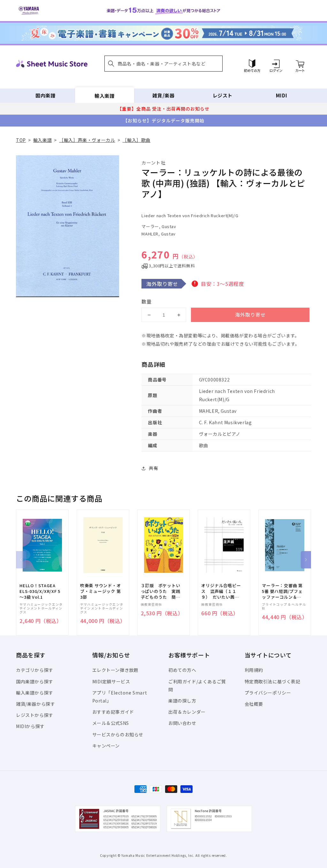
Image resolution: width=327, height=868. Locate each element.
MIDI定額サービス (111, 681)
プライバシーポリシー (268, 692)
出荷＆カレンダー (187, 712)
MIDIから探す (30, 726)
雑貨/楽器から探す (35, 704)
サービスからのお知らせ (118, 734)
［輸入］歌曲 (136, 140)
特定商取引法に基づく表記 (272, 681)
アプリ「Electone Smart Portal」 (119, 696)
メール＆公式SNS (110, 723)
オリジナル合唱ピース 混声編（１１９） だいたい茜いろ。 (221, 591)
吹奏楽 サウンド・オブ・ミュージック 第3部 (100, 591)
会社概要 (254, 704)
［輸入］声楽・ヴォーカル (87, 140)
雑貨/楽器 (163, 95)
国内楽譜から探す (34, 681)
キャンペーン (106, 745)
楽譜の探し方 (182, 700)
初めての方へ (182, 670)
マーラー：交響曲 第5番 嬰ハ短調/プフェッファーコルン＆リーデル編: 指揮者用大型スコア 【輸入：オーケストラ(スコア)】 (282, 591)
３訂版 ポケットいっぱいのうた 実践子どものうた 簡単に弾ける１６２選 (160, 591)
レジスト (222, 95)
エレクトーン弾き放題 (115, 670)
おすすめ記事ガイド (113, 712)
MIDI (281, 95)
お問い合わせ (182, 723)
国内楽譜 (45, 95)
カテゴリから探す (34, 670)
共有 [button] (153, 468)
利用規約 (254, 670)
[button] (163, 64)
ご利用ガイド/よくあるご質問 (197, 685)
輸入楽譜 (104, 95)
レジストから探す (34, 715)
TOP (21, 140)
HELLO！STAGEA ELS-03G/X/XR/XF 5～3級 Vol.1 (39, 591)
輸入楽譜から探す (34, 692)
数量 (146, 301)
